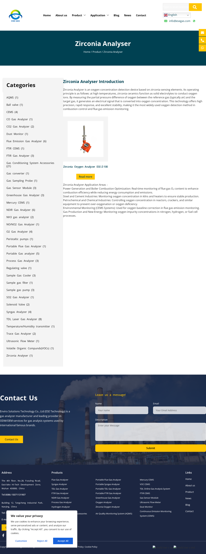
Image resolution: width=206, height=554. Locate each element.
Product (77, 15)
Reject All (42, 540)
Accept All (63, 540)
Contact (141, 15)
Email (156, 403)
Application (97, 15)
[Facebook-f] (3, 535)
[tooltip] (202, 32)
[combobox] (176, 6)
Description (101, 419)
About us (61, 15)
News (127, 15)
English (172, 15)
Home (47, 15)
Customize (21, 540)
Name (98, 403)
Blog (116, 15)
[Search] (195, 7)
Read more (85, 176)
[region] (41, 529)
